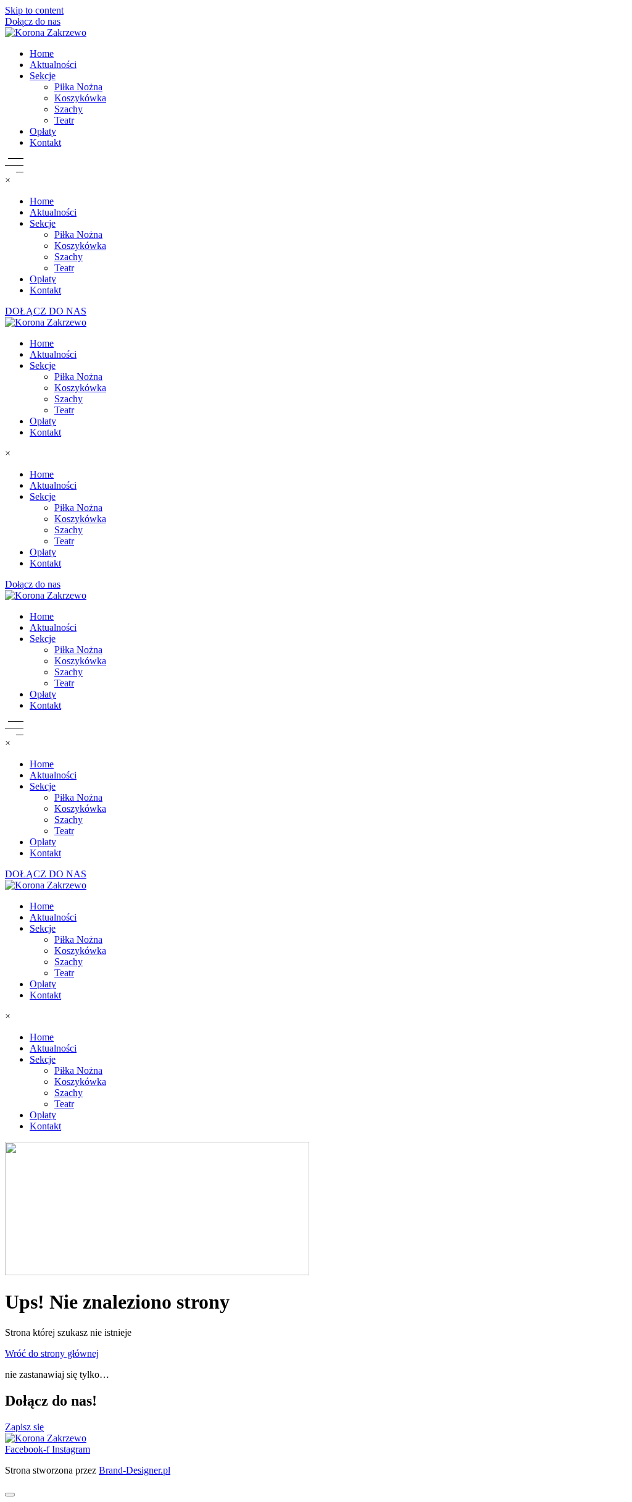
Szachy (68, 109)
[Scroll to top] (10, 1494)
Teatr (64, 120)
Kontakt (45, 142)
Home (42, 53)
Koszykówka (80, 98)
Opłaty (43, 131)
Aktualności (53, 64)
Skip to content (34, 10)
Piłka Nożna (78, 87)
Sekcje (43, 75)
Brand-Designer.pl (134, 1470)
